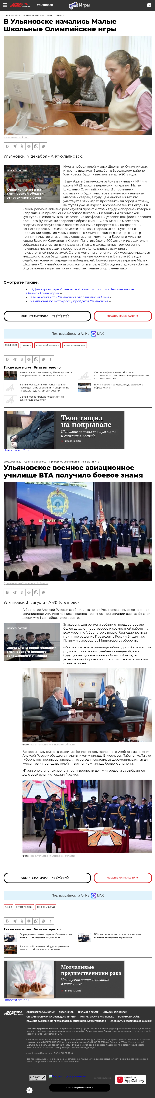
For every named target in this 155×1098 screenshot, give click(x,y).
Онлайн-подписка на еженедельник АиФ (51, 1017)
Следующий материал (80, 1087)
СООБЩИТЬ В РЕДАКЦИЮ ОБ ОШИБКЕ (131, 1021)
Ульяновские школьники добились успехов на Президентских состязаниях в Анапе (46, 374)
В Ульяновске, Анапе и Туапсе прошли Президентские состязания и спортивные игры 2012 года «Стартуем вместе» (44, 387)
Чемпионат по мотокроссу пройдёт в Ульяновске (69, 301)
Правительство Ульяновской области (26, 583)
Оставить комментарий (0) (123, 316)
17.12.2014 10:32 (12, 15)
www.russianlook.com (16, 137)
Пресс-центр (66, 1012)
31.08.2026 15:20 (12, 461)
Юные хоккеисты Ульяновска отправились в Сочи (69, 297)
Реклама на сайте (129, 1017)
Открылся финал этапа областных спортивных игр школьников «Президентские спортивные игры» (121, 375)
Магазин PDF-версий (115, 1012)
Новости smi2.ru (16, 450)
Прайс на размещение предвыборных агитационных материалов (66, 1021)
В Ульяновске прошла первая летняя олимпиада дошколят (42, 398)
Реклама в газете (88, 1012)
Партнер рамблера (102, 1078)
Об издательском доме (40, 1012)
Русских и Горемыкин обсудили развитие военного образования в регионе (44, 948)
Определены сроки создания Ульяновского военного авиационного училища (46, 936)
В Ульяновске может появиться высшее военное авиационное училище (117, 936)
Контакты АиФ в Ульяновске (97, 1017)
